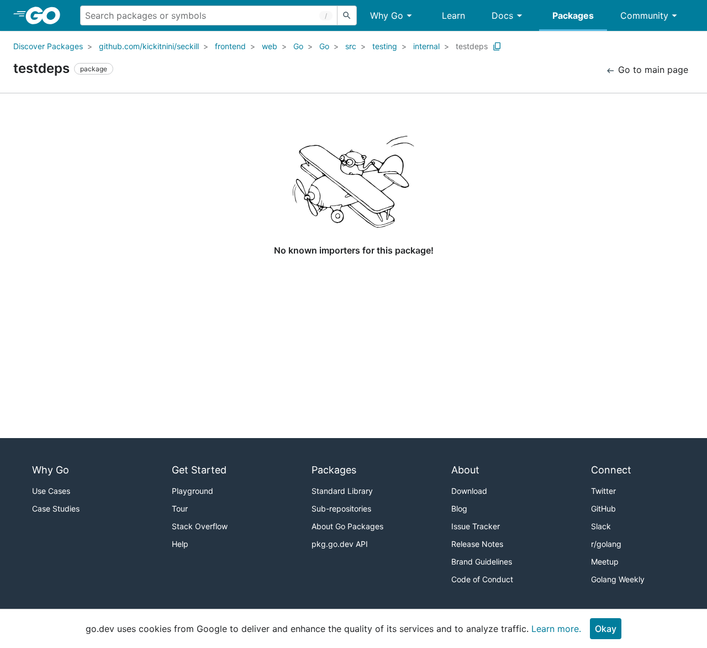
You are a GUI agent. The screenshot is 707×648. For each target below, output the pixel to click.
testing (384, 46)
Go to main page (651, 69)
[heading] (46, 15)
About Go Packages (347, 526)
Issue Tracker (475, 526)
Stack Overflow (200, 526)
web (269, 46)
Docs (502, 15)
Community (644, 15)
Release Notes (477, 544)
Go (298, 46)
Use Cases (51, 491)
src (350, 46)
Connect (611, 470)
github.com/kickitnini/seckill (149, 46)
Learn (453, 15)
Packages (573, 15)
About (465, 470)
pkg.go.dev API (340, 544)
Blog (459, 508)
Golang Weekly (618, 579)
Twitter (603, 491)
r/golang (606, 544)
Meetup (605, 561)
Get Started (199, 470)
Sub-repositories (341, 508)
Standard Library (342, 491)
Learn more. (556, 628)
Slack (601, 526)
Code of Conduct (482, 579)
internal (426, 46)
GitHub (603, 508)
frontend (230, 46)
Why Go (386, 15)
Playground (192, 491)
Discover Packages (48, 46)
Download (469, 491)
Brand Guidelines (481, 561)
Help (180, 544)
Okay (605, 628)
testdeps (472, 46)
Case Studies (56, 508)
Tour (180, 508)
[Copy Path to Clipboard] (497, 46)
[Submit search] (347, 15)
